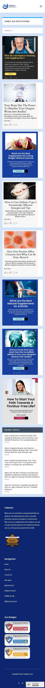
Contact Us (8, 575)
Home (6, 564)
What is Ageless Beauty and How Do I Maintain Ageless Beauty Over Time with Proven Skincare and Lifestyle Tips (21, 450)
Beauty (7, 442)
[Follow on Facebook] (18, 683)
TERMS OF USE (9, 596)
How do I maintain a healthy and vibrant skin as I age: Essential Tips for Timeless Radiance (21, 487)
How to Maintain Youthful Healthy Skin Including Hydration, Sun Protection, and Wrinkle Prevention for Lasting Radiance (21, 438)
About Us (7, 570)
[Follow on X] (22, 683)
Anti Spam (7, 580)
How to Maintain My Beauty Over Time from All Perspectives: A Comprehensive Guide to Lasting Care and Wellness (20, 462)
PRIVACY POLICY (10, 591)
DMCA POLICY (9, 586)
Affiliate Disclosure (10, 601)
